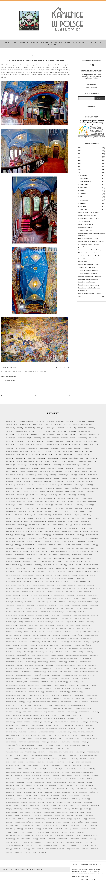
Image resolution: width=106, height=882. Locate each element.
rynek (85, 531)
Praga (68, 525)
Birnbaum (72, 662)
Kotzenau (80, 595)
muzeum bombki (11, 802)
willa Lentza (21, 648)
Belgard (50, 585)
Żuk (26, 852)
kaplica (80, 782)
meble (18, 481)
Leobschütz (57, 598)
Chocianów (42, 588)
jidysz (78, 565)
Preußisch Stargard (13, 608)
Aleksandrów (22, 655)
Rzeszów (58, 505)
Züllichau (71, 528)
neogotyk (87, 802)
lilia (50, 568)
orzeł (27, 809)
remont (92, 819)
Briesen (80, 585)
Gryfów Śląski (21, 682)
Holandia (59, 591)
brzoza (8, 765)
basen (91, 758)
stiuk (60, 468)
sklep (8, 431)
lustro (27, 795)
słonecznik (44, 578)
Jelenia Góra (22, 371)
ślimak (84, 849)
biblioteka (69, 561)
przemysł (64, 642)
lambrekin (19, 458)
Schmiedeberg (82, 551)
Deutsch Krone (68, 588)
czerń (86, 765)
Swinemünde (64, 555)
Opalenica (47, 722)
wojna (92, 839)
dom (29, 501)
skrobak (64, 825)
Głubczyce (39, 591)
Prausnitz (93, 605)
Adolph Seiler (38, 585)
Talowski (48, 745)
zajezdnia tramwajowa (14, 845)
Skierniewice (10, 615)
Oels (7, 551)
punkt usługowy (12, 575)
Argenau (93, 655)
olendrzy (17, 809)
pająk (66, 809)
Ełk (7, 591)
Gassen (26, 678)
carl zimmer (32, 765)
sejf (7, 645)
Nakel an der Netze (73, 545)
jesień (48, 632)
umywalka (28, 835)
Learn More (84, 879)
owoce (30, 511)
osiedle (35, 809)
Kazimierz (69, 595)
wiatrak (80, 578)
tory (15, 832)
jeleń (48, 782)
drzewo (45, 628)
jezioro (57, 632)
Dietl (74, 668)
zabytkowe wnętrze (84, 481)
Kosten (19, 698)
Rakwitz (22, 732)
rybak (65, 822)
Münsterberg (66, 485)
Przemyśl (72, 458)
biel (7, 762)
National (76, 715)
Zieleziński (62, 755)
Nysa (61, 548)
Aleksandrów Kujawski (39, 655)
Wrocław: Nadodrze (84, 221)
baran (82, 758)
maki (72, 568)
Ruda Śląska (18, 612)
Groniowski (85, 518)
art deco (69, 625)
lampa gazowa (29, 792)
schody (59, 428)
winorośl (26, 581)
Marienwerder (39, 521)
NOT (7, 715)
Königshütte (35, 451)
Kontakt (53, 44)
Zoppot (34, 468)
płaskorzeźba (27, 575)
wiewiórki (85, 645)
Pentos (48, 725)
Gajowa (90, 675)
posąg (55, 642)
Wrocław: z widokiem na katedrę (88, 270)
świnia (8, 852)
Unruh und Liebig (48, 748)
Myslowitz (10, 525)
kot (7, 491)
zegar (62, 845)
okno (77, 441)
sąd (34, 578)
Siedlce (93, 551)
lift (74, 792)
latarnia (48, 792)
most (24, 638)
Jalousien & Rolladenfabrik (39, 688)
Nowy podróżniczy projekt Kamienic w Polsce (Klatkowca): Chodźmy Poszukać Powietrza (91, 123)
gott (8, 778)
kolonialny (58, 508)
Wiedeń (16, 561)
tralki (56, 511)
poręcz (81, 475)
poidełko (45, 642)
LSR (28, 702)
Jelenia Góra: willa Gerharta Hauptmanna (90, 256)
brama (45, 438)
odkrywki (91, 501)
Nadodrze (44, 715)
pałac (70, 571)
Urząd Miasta (78, 558)
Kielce (67, 471)
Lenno (84, 702)
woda (36, 581)
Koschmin (80, 541)
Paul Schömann (36, 725)
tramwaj (66, 511)
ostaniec (45, 809)
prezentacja (40, 819)
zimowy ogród (73, 845)
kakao (71, 782)
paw (56, 531)
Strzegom (24, 618)
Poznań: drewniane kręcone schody (88, 285)
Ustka (59, 748)
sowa (8, 578)
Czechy (66, 668)
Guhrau (44, 682)
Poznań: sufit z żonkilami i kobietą (88, 218)
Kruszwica (92, 698)
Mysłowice (21, 525)
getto (89, 628)
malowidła (23, 424)
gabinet (55, 775)
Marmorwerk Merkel (75, 705)
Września (79, 505)
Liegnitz (68, 441)
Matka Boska (26, 708)
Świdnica (79, 468)
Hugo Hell (69, 591)
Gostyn (65, 518)
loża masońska (61, 568)
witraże (79, 421)
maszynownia (74, 795)
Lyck (75, 598)
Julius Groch (76, 692)
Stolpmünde (10, 742)
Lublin (76, 448)
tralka (53, 448)
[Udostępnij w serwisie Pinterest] (68, 368)
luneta (19, 795)
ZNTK (17, 755)
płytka (50, 468)
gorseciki (38, 501)
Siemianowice (35, 498)
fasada (8, 775)
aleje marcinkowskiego (88, 755)
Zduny (81, 622)
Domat (82, 668)
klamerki (29, 785)
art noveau (10, 424)
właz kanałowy (33, 535)
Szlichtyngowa (27, 745)
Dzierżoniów (69, 491)
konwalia (9, 789)
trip (74, 511)
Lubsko (51, 545)
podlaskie (22, 642)
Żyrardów (27, 652)
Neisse (94, 545)
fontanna (35, 775)
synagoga (17, 578)
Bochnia (71, 585)
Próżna (71, 728)
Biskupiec (9, 665)
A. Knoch (88, 652)
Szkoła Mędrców (12, 745)
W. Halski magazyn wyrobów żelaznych (20, 752)
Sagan (71, 551)
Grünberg (67, 454)
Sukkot (75, 742)
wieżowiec (9, 839)
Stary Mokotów (41, 738)
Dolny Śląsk (82, 588)
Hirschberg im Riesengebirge (16, 495)
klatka (93, 478)
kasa (89, 782)
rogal (8, 822)
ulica (57, 451)
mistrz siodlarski (35, 799)
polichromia (66, 531)
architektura (19, 431)
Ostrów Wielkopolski (70, 465)
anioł (15, 758)
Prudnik (18, 488)
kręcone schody (23, 438)
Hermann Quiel (59, 685)
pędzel (76, 819)
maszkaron (30, 531)
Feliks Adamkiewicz (23, 675)
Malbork (18, 602)
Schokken (50, 735)
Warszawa (70, 428)
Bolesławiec (10, 538)
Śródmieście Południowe (54, 849)
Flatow (15, 591)
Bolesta (49, 665)
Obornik (69, 548)
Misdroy (61, 521)
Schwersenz (70, 612)
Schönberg (10, 738)
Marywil (51, 521)
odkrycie (62, 805)
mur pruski (80, 501)
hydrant (90, 778)
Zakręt (25, 755)
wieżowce (9, 648)
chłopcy (19, 628)
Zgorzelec (9, 501)
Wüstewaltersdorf (44, 622)
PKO (60, 605)
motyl (45, 638)
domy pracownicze (32, 628)
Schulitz (61, 735)
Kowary (90, 541)
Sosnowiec (28, 488)
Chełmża (86, 515)
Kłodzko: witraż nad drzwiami (87, 215)
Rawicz (78, 608)
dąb (89, 528)
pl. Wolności (26, 815)
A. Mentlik (9, 655)
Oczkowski (36, 722)
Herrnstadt (72, 685)
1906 (73, 652)
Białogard (60, 585)
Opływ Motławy (60, 722)
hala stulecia (37, 778)
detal (57, 424)
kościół (68, 508)
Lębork (60, 545)
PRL (66, 605)
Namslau (55, 715)
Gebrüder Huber (38, 678)
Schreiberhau (57, 612)
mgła (8, 638)
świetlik (40, 458)
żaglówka (38, 652)
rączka (94, 642)
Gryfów (9, 682)
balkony (89, 505)
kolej (61, 785)
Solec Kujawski (41, 615)
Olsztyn (78, 451)
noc (19, 571)
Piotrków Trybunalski (14, 475)
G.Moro (81, 675)
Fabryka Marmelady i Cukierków (85, 672)
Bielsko (93, 444)
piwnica (78, 571)
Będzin (77, 515)
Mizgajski (37, 712)
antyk (23, 758)
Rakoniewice (10, 732)
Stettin (36, 438)
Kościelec (56, 698)
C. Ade (8, 668)
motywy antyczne (58, 638)
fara (71, 628)
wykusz (59, 842)
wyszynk (69, 842)
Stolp (86, 454)
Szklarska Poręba (49, 618)
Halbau (49, 591)
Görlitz (89, 491)
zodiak (84, 845)
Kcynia (45, 695)
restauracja (75, 642)
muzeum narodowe (27, 802)
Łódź (39, 431)
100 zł (67, 652)
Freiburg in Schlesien (51, 518)
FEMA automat (65, 672)
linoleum (82, 792)
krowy (16, 635)
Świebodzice (57, 535)
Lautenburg (65, 702)
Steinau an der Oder (71, 738)
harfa (48, 778)
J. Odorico (9, 688)
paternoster (10, 642)
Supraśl (42, 555)
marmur (65, 635)
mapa (63, 795)
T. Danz (39, 745)
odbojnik (48, 531)
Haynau (20, 541)
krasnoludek (82, 789)
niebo (16, 805)
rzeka (86, 642)
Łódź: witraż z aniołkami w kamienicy (89, 276)
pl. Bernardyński (12, 815)
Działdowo (94, 588)
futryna (46, 775)
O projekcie (94, 43)
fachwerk (27, 565)
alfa (8, 758)
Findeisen (55, 675)
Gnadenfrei (52, 678)
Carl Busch (18, 668)
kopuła (30, 789)
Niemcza (37, 718)
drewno (71, 431)
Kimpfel (54, 695)
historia (19, 531)
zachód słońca (47, 581)
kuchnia (26, 635)
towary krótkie (26, 832)
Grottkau (9, 541)
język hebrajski (59, 782)
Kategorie (57, 43)
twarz (63, 832)
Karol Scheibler (33, 695)
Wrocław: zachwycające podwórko (88, 253)
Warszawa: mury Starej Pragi (86, 267)
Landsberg (20, 448)
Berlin (15, 478)
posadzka (36, 424)
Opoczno (19, 605)
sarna (38, 825)
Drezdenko (10, 518)
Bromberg (9, 434)
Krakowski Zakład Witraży (40, 478)
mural (26, 481)
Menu (7, 43)
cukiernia (76, 765)
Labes (17, 545)
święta (8, 652)
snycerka (9, 438)
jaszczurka (39, 782)
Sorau (85, 465)
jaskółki (75, 488)
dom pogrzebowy (54, 768)
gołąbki (17, 632)
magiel (55, 635)
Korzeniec (9, 698)
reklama (9, 428)
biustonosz (30, 762)
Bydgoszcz (49, 431)
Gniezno (91, 461)
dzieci (54, 628)
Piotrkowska (57, 525)
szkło (39, 441)
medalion (21, 799)
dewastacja (10, 768)
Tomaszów (46, 558)
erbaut (62, 628)
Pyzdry (80, 728)
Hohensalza (44, 471)
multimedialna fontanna (69, 799)
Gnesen (80, 491)
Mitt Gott (26, 712)
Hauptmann (7, 371)
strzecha (28, 829)
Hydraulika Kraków (84, 591)
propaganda (52, 819)
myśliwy (50, 802)
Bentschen (69, 535)
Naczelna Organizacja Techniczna (25, 715)
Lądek (83, 598)
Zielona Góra (46, 454)
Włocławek (42, 475)
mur (39, 531)
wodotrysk (62, 839)
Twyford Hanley (24, 748)
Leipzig (76, 702)
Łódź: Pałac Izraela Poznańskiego (88, 279)
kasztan (77, 632)
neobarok (76, 802)
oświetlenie (73, 638)
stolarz (32, 645)
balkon (9, 461)
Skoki (30, 738)
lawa (56, 792)
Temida (58, 745)
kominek (9, 481)
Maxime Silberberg (42, 708)
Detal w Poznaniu (75, 43)
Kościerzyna (68, 698)
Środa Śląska (37, 849)
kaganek (66, 632)
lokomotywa (44, 635)
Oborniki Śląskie (23, 722)
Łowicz (93, 845)
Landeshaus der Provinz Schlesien (45, 702)
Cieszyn (24, 478)
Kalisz (62, 458)
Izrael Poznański (12, 595)
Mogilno (60, 712)
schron (46, 825)
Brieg (41, 491)
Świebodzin (72, 648)
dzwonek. (65, 772)
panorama (36, 481)
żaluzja (27, 515)
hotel (41, 632)
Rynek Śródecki (11, 735)
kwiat (91, 428)
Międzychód (48, 712)
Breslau (81, 428)
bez (77, 625)
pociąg (87, 571)
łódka (74, 581)
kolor (68, 785)
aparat (32, 758)
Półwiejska (48, 608)
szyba (27, 578)
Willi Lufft (79, 752)
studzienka (58, 481)
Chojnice (32, 538)
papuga (86, 809)
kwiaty (47, 424)
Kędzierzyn (91, 595)
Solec (30, 615)
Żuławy (17, 652)
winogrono (19, 535)
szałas (67, 829)
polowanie (10, 819)
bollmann (59, 762)
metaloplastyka (91, 635)
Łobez (66, 581)
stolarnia (9, 829)
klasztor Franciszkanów (46, 785)
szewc (75, 829)
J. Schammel (21, 688)
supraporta (29, 505)
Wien (19, 622)
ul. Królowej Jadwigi (13, 835)
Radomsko (86, 525)
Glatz (21, 471)
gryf (17, 461)
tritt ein (54, 832)
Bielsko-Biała (11, 451)
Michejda (68, 708)
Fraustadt (21, 485)
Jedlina (8, 692)
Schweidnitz (30, 475)
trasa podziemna (42, 832)
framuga (79, 628)
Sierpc (8, 555)
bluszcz (40, 762)
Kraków (61, 431)
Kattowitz (21, 454)
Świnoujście (10, 585)
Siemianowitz (48, 498)
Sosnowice (54, 615)
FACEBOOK (33, 43)
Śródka (62, 648)
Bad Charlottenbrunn (68, 658)
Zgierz (22, 625)
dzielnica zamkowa (51, 772)
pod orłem (47, 815)
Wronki (35, 561)
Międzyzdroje (72, 521)
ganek (76, 775)
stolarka (31, 448)
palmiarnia (76, 809)
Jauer (29, 541)
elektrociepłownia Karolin (82, 772)
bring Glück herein (83, 762)
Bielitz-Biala (65, 448)
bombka (69, 762)
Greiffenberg (85, 678)
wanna (38, 835)
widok (76, 645)
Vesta (68, 748)
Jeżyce (43, 495)
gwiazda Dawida (49, 565)
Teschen (39, 488)
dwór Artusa (27, 772)
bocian (49, 762)
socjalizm (74, 825)
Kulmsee (17, 521)
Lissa (56, 478)
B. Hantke (52, 658)
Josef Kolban (50, 692)
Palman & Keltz (11, 725)
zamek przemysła (50, 845)
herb (66, 488)
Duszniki (92, 668)
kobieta (75, 444)
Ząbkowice (32, 625)
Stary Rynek (31, 555)
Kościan (46, 698)
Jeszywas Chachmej (35, 692)
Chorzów (23, 451)
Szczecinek (76, 555)
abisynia (73, 755)
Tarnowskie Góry (24, 558)
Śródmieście (84, 581)
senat (55, 825)
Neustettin (40, 548)
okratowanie (81, 805)
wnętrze (43, 371)
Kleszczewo (78, 695)
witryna (48, 505)
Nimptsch (47, 718)
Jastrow (76, 688)
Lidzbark (94, 702)
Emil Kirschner (39, 672)
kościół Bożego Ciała (58, 789)
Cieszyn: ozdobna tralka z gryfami (88, 238)
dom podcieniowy (38, 768)
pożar (30, 819)
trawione (53, 645)
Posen (75, 424)
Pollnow (9, 728)
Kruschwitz (80, 698)
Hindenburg (31, 471)
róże (80, 822)
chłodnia (66, 765)
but (16, 765)
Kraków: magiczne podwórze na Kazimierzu (91, 241)
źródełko (18, 852)
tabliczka (43, 448)
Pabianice (75, 605)
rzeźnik (30, 458)
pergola (73, 812)
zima (8, 478)
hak (33, 632)
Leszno (75, 471)
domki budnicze (69, 768)
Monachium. (71, 712)
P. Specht (93, 722)
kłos (34, 635)
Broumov (91, 665)
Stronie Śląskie (11, 618)
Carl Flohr (52, 458)
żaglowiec (17, 515)
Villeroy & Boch (65, 618)
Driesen (20, 518)
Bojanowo (38, 665)
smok (92, 575)
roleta (48, 575)
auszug (64, 758)
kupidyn (9, 792)
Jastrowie (86, 688)
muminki (85, 799)
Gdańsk (18, 441)
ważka (70, 578)
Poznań (90, 421)
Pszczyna (37, 608)
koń (45, 789)
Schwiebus (71, 735)
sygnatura (69, 481)
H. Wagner (73, 682)
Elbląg (38, 518)
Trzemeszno (10, 748)
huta (81, 778)
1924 (80, 652)
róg (73, 822)
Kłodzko (56, 465)
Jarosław (33, 495)
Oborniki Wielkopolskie (84, 548)
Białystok (9, 485)
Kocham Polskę (91, 695)
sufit (19, 428)
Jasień (67, 688)
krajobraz (27, 461)
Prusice (27, 608)
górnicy (62, 565)
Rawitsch (87, 608)
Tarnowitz (87, 555)
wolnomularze (11, 842)
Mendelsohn (56, 708)
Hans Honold (33, 685)
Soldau (21, 615)
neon (8, 805)
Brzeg (49, 491)
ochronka (34, 805)
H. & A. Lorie (62, 682)
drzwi (39, 428)
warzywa (48, 835)
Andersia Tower (56, 655)
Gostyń (75, 518)
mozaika (16, 491)
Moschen (62, 602)
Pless (84, 605)
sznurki (84, 829)
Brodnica (81, 665)
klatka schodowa (25, 421)
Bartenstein (30, 662)
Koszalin (52, 495)
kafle (49, 421)
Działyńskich (25, 672)
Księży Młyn (10, 702)
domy (91, 768)
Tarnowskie (10, 558)
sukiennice (47, 829)
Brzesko (90, 585)
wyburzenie (49, 842)
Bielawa (79, 535)
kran (96, 632)
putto (39, 511)
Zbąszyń (61, 528)
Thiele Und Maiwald (71, 745)
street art (42, 645)
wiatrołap (69, 835)
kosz (38, 789)
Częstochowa (11, 471)
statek (23, 645)
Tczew (36, 558)
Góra (52, 682)
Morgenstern (84, 712)
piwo (88, 812)
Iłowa (24, 595)
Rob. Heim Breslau (63, 732)
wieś (78, 835)
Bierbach (62, 662)
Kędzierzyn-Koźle (12, 598)
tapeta (39, 505)
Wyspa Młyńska (47, 561)
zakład (28, 845)
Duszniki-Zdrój (11, 672)
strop (19, 829)
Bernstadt (57, 515)
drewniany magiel (12, 772)
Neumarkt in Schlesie (13, 718)
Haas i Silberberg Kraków (15, 685)
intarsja (20, 782)
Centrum (58, 491)
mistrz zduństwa (51, 799)
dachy (81, 528)
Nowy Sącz (45, 525)
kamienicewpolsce (90, 565)
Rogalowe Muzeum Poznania (83, 732)
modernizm (93, 434)
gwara (25, 778)
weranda (58, 835)
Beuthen (9, 444)
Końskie (36, 698)
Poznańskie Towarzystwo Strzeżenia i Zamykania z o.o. (45, 728)
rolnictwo (38, 822)
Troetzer (85, 745)
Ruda (8, 612)
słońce (33, 491)
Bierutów (67, 515)
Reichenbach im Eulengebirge (16, 498)
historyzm (83, 478)
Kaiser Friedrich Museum (15, 695)
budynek (73, 478)
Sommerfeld (18, 555)
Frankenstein (26, 591)
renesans (39, 575)
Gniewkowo (64, 678)
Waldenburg (10, 468)
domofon (82, 768)
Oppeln (92, 471)
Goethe (74, 678)
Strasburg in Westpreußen (28, 742)
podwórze (28, 441)
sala (73, 575)
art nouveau (60, 434)
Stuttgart (65, 742)
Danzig (48, 441)
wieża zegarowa (89, 835)
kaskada (19, 785)
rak (84, 819)
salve (19, 505)
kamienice (81, 438)
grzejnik (17, 778)
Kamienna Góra (59, 541)
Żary (88, 468)
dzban (38, 772)
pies (81, 812)
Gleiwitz (71, 461)
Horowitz (83, 685)
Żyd (28, 585)
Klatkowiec (22, 434)
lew (42, 468)
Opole (84, 471)
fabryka (9, 531)
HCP (82, 682)
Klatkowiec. (65, 695)
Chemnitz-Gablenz (32, 668)
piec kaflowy (47, 434)
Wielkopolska (85, 498)
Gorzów (9, 448)
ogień (71, 805)
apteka (92, 458)
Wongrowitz (29, 622)
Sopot (78, 454)
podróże (47, 481)
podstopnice (34, 642)
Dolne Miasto (64, 538)
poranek (21, 819)
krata (8, 635)
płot (46, 461)
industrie (9, 782)
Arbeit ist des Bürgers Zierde (76, 655)
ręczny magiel (91, 822)
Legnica (57, 441)
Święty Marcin (85, 648)
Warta (8, 561)
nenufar (21, 511)
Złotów (59, 625)
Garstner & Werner (13, 678)
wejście (8, 535)
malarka (54, 795)
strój (37, 829)
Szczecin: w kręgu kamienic (86, 282)
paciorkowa (85, 638)
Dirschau (52, 538)
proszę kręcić (65, 819)
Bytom (19, 444)
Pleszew (44, 551)
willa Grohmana (23, 839)
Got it (93, 879)
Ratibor (69, 608)
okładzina (40, 571)
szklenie (47, 511)
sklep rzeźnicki (83, 431)
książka (93, 789)
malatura (60, 501)
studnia (47, 451)
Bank (20, 662)
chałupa (9, 628)
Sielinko (21, 738)
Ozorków (73, 722)
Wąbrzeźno (59, 622)
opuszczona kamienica (56, 571)
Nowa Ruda (51, 548)
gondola (95, 775)
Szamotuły (40, 528)
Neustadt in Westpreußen (87, 602)
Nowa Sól (71, 495)
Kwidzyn (27, 521)
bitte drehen (17, 762)
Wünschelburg (92, 752)
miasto (80, 568)
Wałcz (85, 618)
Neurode (9, 548)
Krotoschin (42, 485)
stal (83, 825)
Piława (56, 725)
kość (71, 789)
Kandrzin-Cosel (56, 595)
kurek (18, 792)
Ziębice (58, 488)
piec (71, 438)
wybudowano (36, 842)
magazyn (44, 795)
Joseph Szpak (63, 692)
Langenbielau (28, 545)
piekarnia (9, 505)
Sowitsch (60, 498)
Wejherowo (10, 622)
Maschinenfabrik (12, 708)
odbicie (44, 805)
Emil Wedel (52, 672)
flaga (26, 775)
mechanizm (10, 799)
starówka (92, 825)
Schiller (24, 735)
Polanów (88, 725)
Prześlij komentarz (10, 380)
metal (38, 461)
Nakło (86, 545)
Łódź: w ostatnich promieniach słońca (89, 293)
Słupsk (8, 458)
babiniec (73, 758)
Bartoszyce (42, 662)
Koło (28, 698)
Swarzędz (52, 555)
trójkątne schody (57, 578)
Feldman (9, 675)
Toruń (72, 434)
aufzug (54, 758)
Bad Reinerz (10, 662)
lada (32, 568)
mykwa (40, 802)
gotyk (8, 632)
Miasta (45, 43)
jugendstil (29, 428)
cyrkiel (16, 508)
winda (31, 431)
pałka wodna (61, 812)
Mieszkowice (42, 602)
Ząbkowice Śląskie (46, 625)
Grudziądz (21, 465)
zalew (37, 845)
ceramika (85, 625)
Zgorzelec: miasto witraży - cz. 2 (88, 224)
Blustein (28, 665)
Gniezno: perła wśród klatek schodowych (90, 250)
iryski (29, 782)
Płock (76, 525)
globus (85, 775)
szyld (25, 491)
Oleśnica (16, 551)
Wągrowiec (71, 622)
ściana (88, 451)
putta (58, 454)
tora (8, 832)
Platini (78, 725)
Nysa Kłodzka (86, 718)
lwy (35, 795)
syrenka (58, 829)
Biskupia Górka (91, 535)
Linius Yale (10, 705)
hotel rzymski (71, 778)
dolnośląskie (23, 768)
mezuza (70, 501)
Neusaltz (19, 548)
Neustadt (78, 485)
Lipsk (19, 705)
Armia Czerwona (12, 658)
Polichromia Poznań (58, 551)
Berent (52, 662)
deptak (25, 508)
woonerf (24, 842)
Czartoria (56, 668)
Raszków (32, 732)
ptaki (84, 444)
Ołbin (25, 551)
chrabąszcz (55, 765)
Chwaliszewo (54, 588)
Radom (38, 444)
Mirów (17, 712)
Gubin (8, 521)
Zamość (59, 561)
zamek (82, 511)
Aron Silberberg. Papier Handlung (34, 658)
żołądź (58, 652)
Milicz (52, 602)
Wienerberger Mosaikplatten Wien (60, 752)
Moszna (71, 602)
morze (16, 638)
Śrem (8, 515)
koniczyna (78, 785)
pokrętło (89, 815)
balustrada (85, 424)
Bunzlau (22, 538)
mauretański (76, 635)
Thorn (54, 438)
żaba (33, 852)
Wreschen (68, 505)
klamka (94, 488)
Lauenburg (41, 545)
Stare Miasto (71, 498)
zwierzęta (45, 535)
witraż (58, 421)
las (39, 792)
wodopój (51, 839)
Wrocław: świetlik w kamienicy (87, 273)
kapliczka (62, 475)
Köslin (61, 495)
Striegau (94, 615)
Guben (96, 518)
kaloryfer (49, 501)
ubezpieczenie (65, 645)
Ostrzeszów (41, 605)
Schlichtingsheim (37, 735)
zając (58, 581)
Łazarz (68, 468)
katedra (85, 488)
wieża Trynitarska (12, 581)
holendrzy (58, 778)
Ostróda (52, 605)
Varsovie (90, 558)
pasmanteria (24, 812)
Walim (77, 618)
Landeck (26, 598)
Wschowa (49, 488)
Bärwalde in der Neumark (25, 588)
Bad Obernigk (84, 658)
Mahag (8, 602)
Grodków (93, 538)
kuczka (78, 508)
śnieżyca (94, 849)
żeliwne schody (88, 441)
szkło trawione (51, 444)
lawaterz (65, 792)
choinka (44, 765)
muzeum (31, 371)
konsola (89, 785)
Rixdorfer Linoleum (46, 732)
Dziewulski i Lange (79, 538)
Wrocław (49, 428)
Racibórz (59, 608)
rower (57, 575)
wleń (42, 839)
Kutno (21, 702)
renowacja (92, 475)
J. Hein (93, 685)
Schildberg (45, 612)
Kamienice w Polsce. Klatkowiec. (25, 869)
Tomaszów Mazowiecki (61, 558)
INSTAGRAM (19, 43)
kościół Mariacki (21, 568)
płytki (63, 438)
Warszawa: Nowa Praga (85, 230)
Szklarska (35, 618)
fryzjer (37, 565)
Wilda (64, 478)
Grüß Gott (33, 682)
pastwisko (36, 812)
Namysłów (65, 715)
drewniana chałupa (13, 565)
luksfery (9, 795)
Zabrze (52, 475)
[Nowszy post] (1, 396)
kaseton (9, 785)
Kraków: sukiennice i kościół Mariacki (89, 264)
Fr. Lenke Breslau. (69, 675)
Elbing (29, 518)
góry (26, 632)
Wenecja (41, 752)
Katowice (9, 454)
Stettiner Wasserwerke (90, 738)
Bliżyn (19, 665)
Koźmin (8, 545)
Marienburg (29, 602)
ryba (58, 822)
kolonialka (45, 508)
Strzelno (54, 742)
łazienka (52, 648)
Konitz (70, 541)
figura (17, 775)
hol (70, 565)
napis (66, 424)
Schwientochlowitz (86, 735)
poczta (37, 815)
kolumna (86, 632)
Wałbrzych (23, 468)
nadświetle (10, 511)
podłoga (29, 444)
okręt (8, 809)
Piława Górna (67, 725)
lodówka (93, 792)
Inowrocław (56, 471)
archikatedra (43, 758)
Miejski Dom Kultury (82, 708)
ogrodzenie (29, 571)
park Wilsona (11, 812)
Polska (8, 488)
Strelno (44, 742)
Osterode (29, 605)
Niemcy (27, 718)
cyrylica (20, 501)
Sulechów (28, 528)
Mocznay (84, 521)
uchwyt (80, 832)
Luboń (27, 705)
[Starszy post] (69, 396)
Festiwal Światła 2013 (41, 675)
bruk (8, 508)
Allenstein (67, 451)
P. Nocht (83, 722)
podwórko (34, 434)
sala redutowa (11, 825)
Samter (8, 528)
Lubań (67, 598)
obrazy (72, 475)
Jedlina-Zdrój (20, 692)
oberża (24, 805)
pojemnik (79, 815)
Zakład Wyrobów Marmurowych (43, 755)
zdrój (90, 511)
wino (34, 839)
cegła (87, 561)
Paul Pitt (24, 725)
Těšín (36, 748)
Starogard (66, 615)
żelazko (49, 652)
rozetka (49, 822)
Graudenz (9, 465)
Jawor (36, 541)
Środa (26, 849)
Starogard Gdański (80, 615)
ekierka (34, 508)
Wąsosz (8, 755)
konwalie (20, 789)
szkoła (93, 531)
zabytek (79, 842)
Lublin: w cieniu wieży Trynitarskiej (89, 212)
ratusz (76, 531)
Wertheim (51, 528)
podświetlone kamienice (63, 815)
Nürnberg (9, 722)
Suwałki (84, 742)
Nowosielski (72, 718)
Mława (95, 712)
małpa (85, 795)
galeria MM (66, 775)
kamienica (10, 421)
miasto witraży (91, 568)
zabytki (88, 842)
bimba (79, 561)
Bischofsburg (85, 662)
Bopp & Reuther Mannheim (65, 665)
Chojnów (42, 538)
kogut (8, 568)
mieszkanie (10, 571)
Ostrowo (88, 485)
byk (23, 765)
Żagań (21, 585)
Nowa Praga (33, 525)
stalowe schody (58, 461)
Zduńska (90, 622)
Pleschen (34, 551)
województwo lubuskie (78, 839)
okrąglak (93, 805)
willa (37, 371)
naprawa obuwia (63, 802)
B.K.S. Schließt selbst (41, 515)
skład (15, 645)
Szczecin (82, 434)
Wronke (26, 561)
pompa (96, 571)
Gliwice (81, 461)
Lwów (49, 705)
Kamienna (46, 541)
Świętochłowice (72, 849)
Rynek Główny (32, 612)
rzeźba (65, 575)
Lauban (46, 598)
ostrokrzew (56, 809)
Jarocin (33, 595)
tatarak (94, 829)
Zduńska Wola (11, 625)
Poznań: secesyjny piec (85, 227)
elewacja (64, 444)
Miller (8, 712)
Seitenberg (82, 612)
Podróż (80, 495)
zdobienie (33, 648)
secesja (39, 421)
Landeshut (36, 598)
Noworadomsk (59, 718)
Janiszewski (57, 688)
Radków (89, 728)
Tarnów (83, 458)
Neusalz (29, 548)
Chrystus (46, 668)
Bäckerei (9, 588)
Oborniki (9, 605)
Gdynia (31, 485)
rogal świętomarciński (23, 822)
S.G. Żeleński (33, 454)
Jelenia (14, 371)
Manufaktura (59, 705)
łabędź (42, 648)
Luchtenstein (38, 705)
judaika (92, 438)
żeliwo (8, 441)
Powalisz (19, 728)
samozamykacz (26, 825)
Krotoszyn (53, 485)
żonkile (42, 852)
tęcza (71, 832)
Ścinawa (17, 849)
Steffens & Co (55, 738)
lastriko (41, 568)
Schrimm (18, 528)
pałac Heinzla (48, 812)
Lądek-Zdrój (93, 598)
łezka (8, 849)
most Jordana (35, 638)
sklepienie (82, 575)
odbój (53, 805)
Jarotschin (43, 595)
